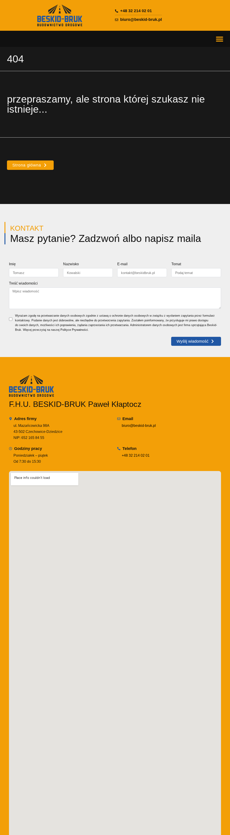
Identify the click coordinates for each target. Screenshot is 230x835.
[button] (220, 39)
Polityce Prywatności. (74, 329)
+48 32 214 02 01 (136, 455)
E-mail (122, 264)
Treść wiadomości (23, 283)
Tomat (176, 264)
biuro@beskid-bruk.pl (139, 425)
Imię (12, 264)
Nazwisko (71, 264)
